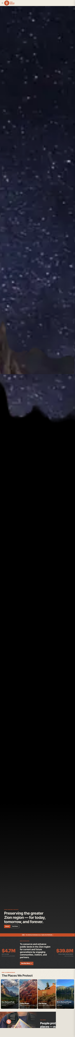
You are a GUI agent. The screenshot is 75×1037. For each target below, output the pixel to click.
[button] (2, 3)
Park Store (15, 926)
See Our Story (26, 963)
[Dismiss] (73, 935)
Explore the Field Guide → (47, 934)
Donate (7, 926)
